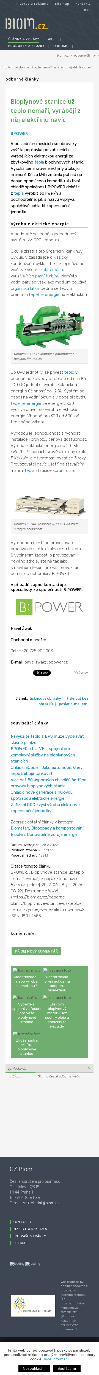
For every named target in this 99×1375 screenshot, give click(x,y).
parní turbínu (47, 276)
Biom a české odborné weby (59, 1076)
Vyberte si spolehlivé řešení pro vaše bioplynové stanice (26, 1013)
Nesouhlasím (34, 1368)
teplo (69, 372)
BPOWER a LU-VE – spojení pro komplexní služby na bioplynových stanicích (43, 755)
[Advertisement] (40, 1116)
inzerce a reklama (32, 3)
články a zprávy (23, 39)
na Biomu (15, 1076)
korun (58, 470)
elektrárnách (51, 269)
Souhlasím (66, 1368)
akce (52, 39)
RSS (87, 10)
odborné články (85, 55)
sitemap (62, 3)
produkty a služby (26, 46)
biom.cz (62, 55)
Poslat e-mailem (73, 703)
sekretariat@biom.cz (41, 1203)
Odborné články (22, 79)
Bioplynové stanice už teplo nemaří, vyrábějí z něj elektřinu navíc (47, 67)
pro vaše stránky (29, 1236)
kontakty (83, 3)
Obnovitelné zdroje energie (52, 834)
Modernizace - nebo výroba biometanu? (26, 981)
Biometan (20, 828)
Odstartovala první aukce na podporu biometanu (57, 984)
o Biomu (61, 46)
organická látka (25, 288)
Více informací (56, 1359)
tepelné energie (44, 294)
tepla (39, 162)
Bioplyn (18, 834)
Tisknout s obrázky (45, 698)
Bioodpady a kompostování (57, 828)
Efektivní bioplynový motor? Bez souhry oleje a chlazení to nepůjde (57, 1015)
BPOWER (19, 133)
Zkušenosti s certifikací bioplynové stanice (27, 1047)
